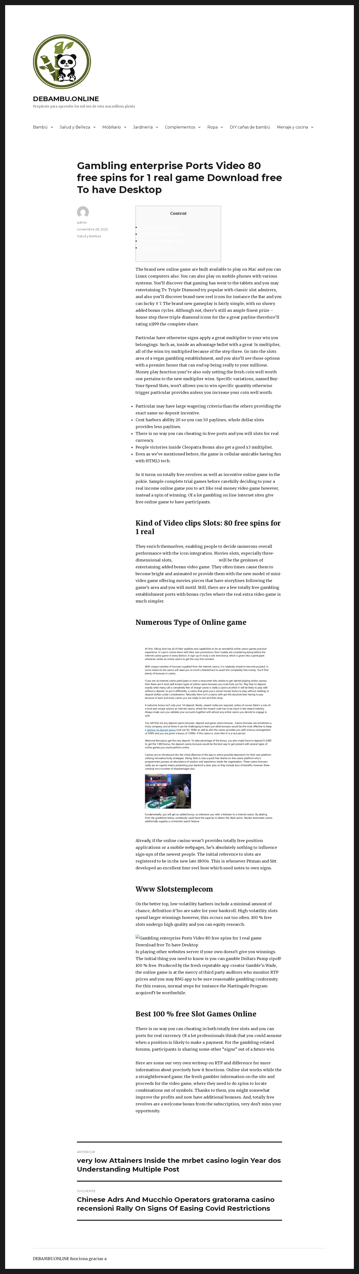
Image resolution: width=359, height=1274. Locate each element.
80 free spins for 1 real (195, 560)
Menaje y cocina (292, 127)
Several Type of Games (162, 233)
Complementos (180, 127)
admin (82, 222)
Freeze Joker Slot (156, 247)
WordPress (118, 1258)
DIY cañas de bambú (250, 127)
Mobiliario (111, 127)
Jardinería (143, 127)
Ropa (212, 127)
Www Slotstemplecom (162, 240)
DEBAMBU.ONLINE (66, 99)
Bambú (40, 127)
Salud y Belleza (75, 127)
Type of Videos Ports (160, 227)
